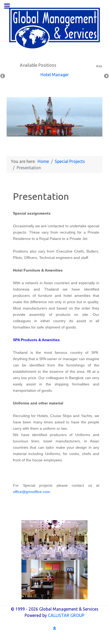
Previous (2, 76)
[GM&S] (54, 28)
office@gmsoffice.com (31, 492)
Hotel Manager (54, 74)
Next (106, 76)
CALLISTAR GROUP (66, 615)
